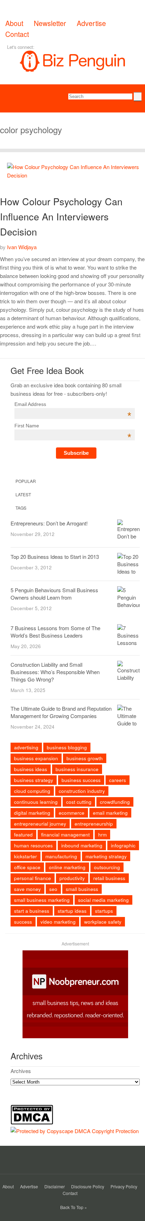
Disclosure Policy (87, 1186)
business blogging (67, 747)
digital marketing (32, 812)
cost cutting (79, 802)
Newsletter (50, 23)
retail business (109, 878)
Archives (21, 1070)
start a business (31, 910)
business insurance (77, 769)
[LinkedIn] (71, 47)
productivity (72, 878)
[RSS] (81, 47)
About (14, 23)
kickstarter (25, 856)
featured (23, 834)
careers (117, 780)
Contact (17, 34)
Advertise (91, 23)
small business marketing (42, 900)
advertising (26, 747)
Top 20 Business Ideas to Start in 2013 (55, 556)
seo (53, 889)
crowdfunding (115, 802)
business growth (85, 758)
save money (27, 889)
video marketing (58, 921)
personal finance (32, 878)
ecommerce (71, 812)
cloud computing (32, 791)
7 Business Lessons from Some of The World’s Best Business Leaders (55, 631)
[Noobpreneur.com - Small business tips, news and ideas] (75, 1036)
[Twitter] (51, 47)
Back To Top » (73, 1207)
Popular (25, 481)
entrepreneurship (94, 823)
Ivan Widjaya (22, 247)
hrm (102, 834)
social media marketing (103, 900)
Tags (20, 508)
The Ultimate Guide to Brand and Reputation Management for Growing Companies (61, 712)
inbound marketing (81, 845)
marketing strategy (106, 856)
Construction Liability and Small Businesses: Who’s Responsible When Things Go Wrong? (55, 672)
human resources (33, 845)
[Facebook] (41, 47)
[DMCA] (34, 1122)
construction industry (82, 791)
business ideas (30, 769)
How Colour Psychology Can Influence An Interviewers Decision (61, 216)
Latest (22, 494)
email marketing (110, 812)
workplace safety (102, 921)
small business (82, 889)
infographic (123, 845)
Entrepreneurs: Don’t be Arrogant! (49, 523)
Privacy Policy (124, 1186)
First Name (72, 425)
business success (81, 780)
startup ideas (72, 910)
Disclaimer (54, 1186)
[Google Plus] (61, 47)
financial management (65, 834)
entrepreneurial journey (40, 823)
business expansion (36, 758)
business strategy (33, 780)
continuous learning (36, 802)
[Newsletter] (90, 47)
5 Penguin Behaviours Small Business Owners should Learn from (54, 593)
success (23, 921)
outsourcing (107, 867)
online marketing (67, 867)
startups (104, 910)
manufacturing (61, 856)
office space (27, 867)
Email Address (72, 404)
